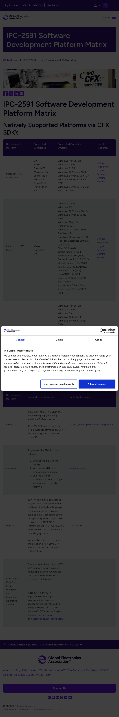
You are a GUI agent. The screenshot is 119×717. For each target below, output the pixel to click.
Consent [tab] (20, 339)
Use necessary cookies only (59, 384)
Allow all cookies (97, 384)
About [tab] (98, 339)
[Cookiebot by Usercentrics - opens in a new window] (101, 330)
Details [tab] (59, 339)
